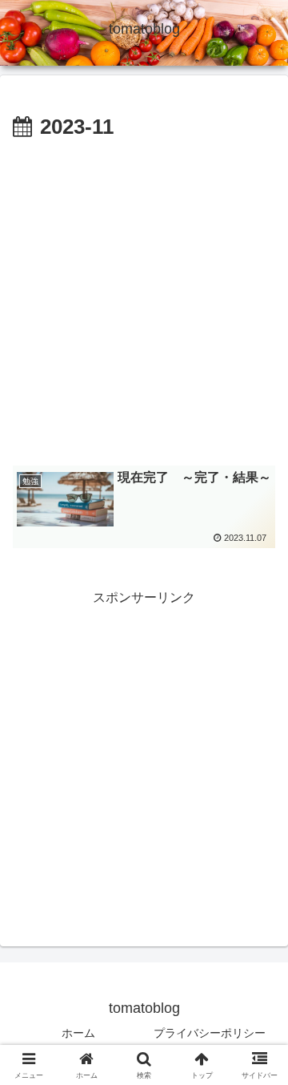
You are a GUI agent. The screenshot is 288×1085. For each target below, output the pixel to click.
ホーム (78, 1033)
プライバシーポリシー (210, 1033)
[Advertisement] (144, 298)
